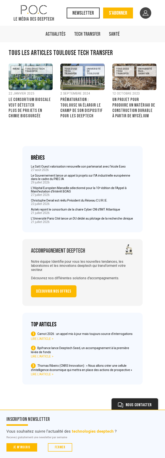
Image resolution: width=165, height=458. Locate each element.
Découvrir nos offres (53, 291)
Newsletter (83, 13)
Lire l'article (41, 338)
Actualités (56, 34)
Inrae (16, 68)
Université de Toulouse (94, 71)
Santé (114, 34)
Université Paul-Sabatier (145, 71)
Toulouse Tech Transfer (35, 70)
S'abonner (118, 13)
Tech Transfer (87, 34)
